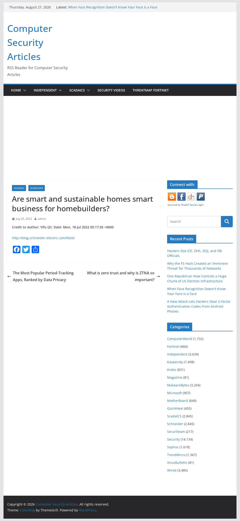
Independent (45, 90)
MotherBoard (177, 400)
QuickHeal (175, 408)
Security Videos (111, 90)
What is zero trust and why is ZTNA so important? (120, 276)
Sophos (173, 447)
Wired (171, 470)
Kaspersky (175, 362)
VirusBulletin (177, 462)
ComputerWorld (179, 338)
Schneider (36, 188)
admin (42, 219)
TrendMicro (176, 455)
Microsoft (174, 393)
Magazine (174, 377)
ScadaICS (77, 90)
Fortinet (173, 346)
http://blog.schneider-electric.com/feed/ (43, 238)
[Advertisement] (120, 131)
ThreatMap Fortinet (151, 90)
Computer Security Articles (29, 42)
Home (16, 90)
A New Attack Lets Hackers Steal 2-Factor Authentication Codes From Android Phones (199, 306)
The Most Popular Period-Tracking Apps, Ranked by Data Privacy (43, 276)
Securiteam (176, 431)
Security (173, 439)
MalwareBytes (178, 385)
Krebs (171, 369)
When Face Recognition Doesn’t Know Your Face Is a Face (112, 7)
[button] (23, 90)
